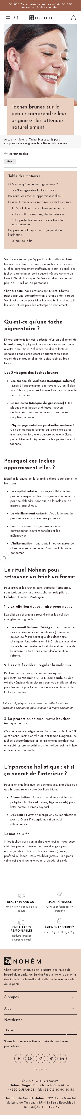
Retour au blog (18, 154)
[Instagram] (40, 1058)
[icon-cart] (72, 17)
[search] (16, 17)
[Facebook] (18, 1058)
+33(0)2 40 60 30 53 (58, 1089)
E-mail (10, 1030)
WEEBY (40, 1081)
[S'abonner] (72, 1030)
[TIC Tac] (51, 1058)
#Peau (10, 161)
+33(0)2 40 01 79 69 (44, 1107)
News (21, 139)
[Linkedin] (62, 1058)
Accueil (8, 139)
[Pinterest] (29, 1058)
